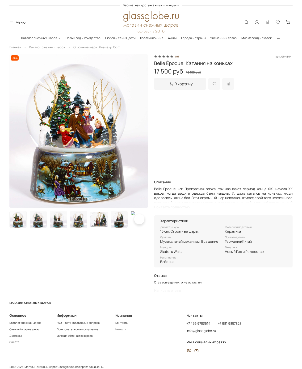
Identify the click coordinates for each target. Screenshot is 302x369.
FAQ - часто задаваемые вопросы (78, 323)
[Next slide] (142, 130)
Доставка (15, 336)
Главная (15, 47)
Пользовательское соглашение (77, 329)
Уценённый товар (223, 38)
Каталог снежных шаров (39, 38)
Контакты (121, 323)
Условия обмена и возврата (75, 336)
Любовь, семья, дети (120, 38)
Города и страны (193, 38)
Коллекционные (152, 38)
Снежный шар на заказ (24, 329)
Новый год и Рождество (83, 38)
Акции (172, 38)
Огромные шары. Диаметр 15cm (96, 47)
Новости (120, 329)
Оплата (14, 342)
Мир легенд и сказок (256, 38)
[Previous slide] (15, 130)
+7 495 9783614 (198, 323)
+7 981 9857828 (229, 323)
